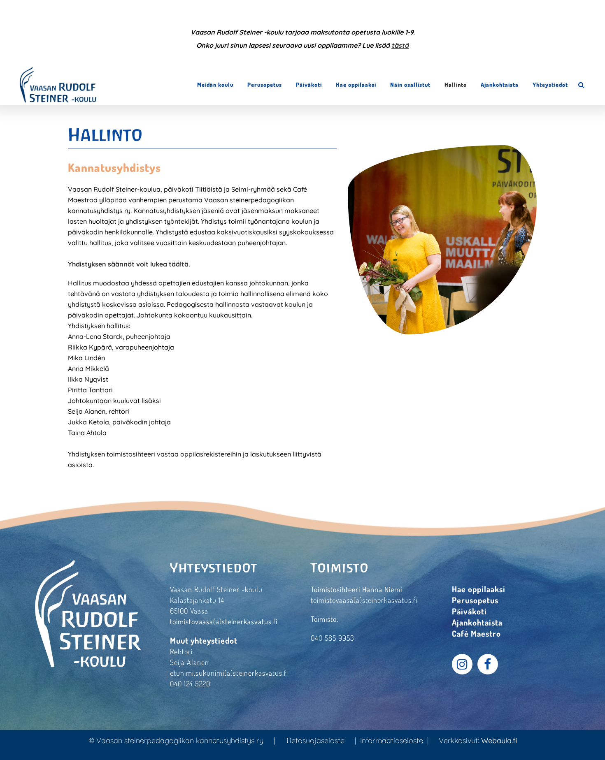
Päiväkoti (469, 611)
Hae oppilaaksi (478, 589)
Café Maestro (476, 633)
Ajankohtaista (477, 622)
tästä (400, 45)
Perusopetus (475, 600)
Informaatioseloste (391, 740)
